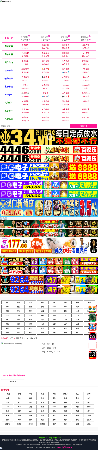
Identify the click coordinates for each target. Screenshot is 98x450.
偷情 (7, 333)
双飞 (77, 307)
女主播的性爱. (32, 338)
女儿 (30, 420)
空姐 (30, 307)
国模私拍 (84, 37)
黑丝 (42, 411)
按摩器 (19, 424)
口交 (30, 315)
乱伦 (65, 328)
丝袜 (65, 307)
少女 (54, 328)
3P (66, 315)
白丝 (30, 411)
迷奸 (18, 311)
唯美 (30, 398)
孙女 (30, 402)
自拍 (65, 302)
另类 (42, 398)
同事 (7, 320)
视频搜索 (83, 126)
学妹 (7, 307)
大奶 (54, 320)
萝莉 (89, 302)
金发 (77, 328)
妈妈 (65, 420)
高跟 (18, 328)
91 (54, 302)
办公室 (89, 420)
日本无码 (24, 40)
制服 (42, 311)
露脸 (54, 398)
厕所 (77, 415)
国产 (7, 302)
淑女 (19, 402)
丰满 (7, 398)
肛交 (7, 315)
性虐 (42, 407)
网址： (44, 351)
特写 (65, 398)
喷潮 (19, 415)
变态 (30, 407)
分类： (44, 344)
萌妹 (54, 394)
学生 (30, 394)
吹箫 (77, 424)
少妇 (42, 320)
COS (30, 324)
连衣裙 (7, 424)
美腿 (7, 328)
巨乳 (30, 311)
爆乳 (88, 424)
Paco (19, 407)
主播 (77, 311)
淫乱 (54, 411)
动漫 (54, 315)
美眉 (30, 415)
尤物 (77, 324)
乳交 (18, 333)
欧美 (18, 302)
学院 (19, 411)
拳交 (30, 333)
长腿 (65, 402)
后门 (88, 411)
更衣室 (42, 424)
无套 (54, 324)
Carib (8, 407)
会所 (77, 411)
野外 (42, 394)
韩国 (42, 302)
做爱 (65, 333)
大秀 (88, 394)
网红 (65, 311)
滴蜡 (54, 402)
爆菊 (77, 398)
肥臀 (7, 415)
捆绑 (54, 424)
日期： (44, 348)
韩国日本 (44, 37)
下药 (42, 333)
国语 (54, 415)
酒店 (88, 402)
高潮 (77, 402)
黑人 (77, 394)
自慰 (54, 333)
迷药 (65, 424)
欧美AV (65, 40)
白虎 (7, 402)
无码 (42, 315)
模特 (42, 307)
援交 (77, 333)
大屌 (19, 420)
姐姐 (42, 420)
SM (78, 315)
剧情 (54, 311)
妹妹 (54, 420)
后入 (65, 324)
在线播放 (12, 381)
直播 (65, 320)
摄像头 (65, 394)
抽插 (65, 407)
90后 (65, 411)
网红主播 (84, 40)
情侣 (18, 307)
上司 (19, 394)
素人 (18, 320)
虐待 (65, 415)
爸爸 (77, 420)
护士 (54, 307)
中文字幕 (44, 40)
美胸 (18, 324)
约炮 (42, 324)
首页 (11, 338)
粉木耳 (31, 424)
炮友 (88, 398)
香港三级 (64, 37)
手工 (7, 311)
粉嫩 (42, 415)
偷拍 (77, 302)
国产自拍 (24, 37)
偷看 (42, 402)
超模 (30, 320)
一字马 (89, 415)
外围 (77, 407)
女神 (88, 407)
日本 (30, 302)
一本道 (7, 394)
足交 (18, 315)
